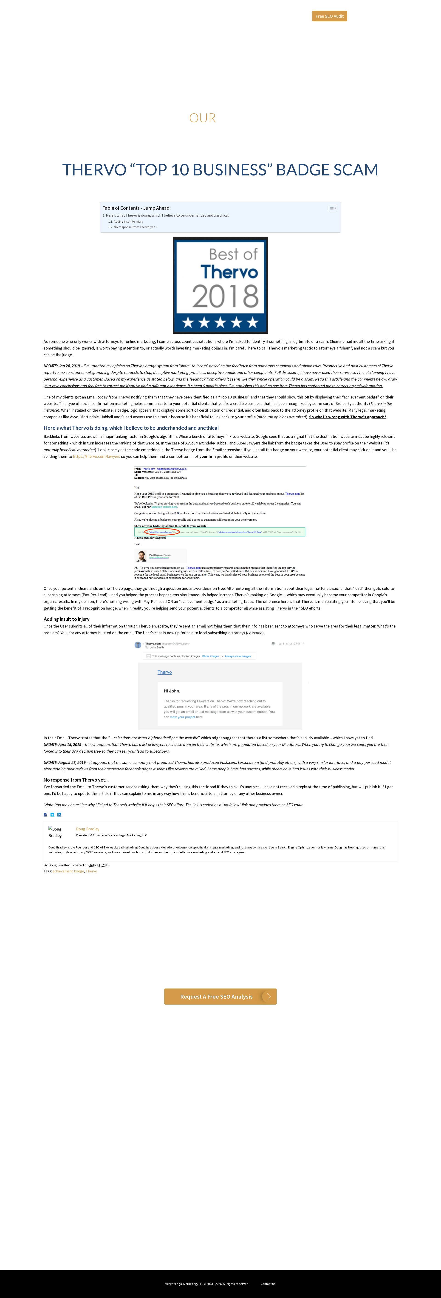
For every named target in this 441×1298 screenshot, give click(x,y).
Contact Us (268, 1284)
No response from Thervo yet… (136, 227)
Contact (297, 16)
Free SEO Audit (330, 16)
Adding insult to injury (128, 221)
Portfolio (259, 16)
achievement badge (68, 871)
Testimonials (180, 16)
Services (206, 16)
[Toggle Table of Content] (330, 208)
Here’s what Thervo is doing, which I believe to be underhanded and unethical (167, 215)
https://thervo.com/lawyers (96, 456)
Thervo (91, 871)
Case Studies (232, 16)
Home (132, 16)
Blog (278, 16)
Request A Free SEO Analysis (216, 996)
